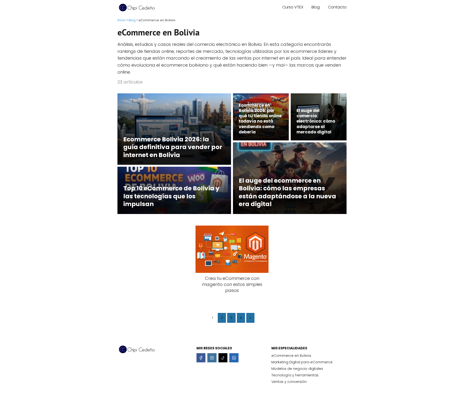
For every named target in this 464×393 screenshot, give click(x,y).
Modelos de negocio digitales (297, 368)
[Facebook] (201, 357)
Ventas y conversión (289, 381)
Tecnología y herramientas (295, 375)
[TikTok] (223, 357)
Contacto (337, 7)
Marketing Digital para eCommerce (302, 362)
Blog (316, 7)
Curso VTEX (292, 7)
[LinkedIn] (234, 357)
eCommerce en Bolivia (291, 355)
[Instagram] (212, 357)
